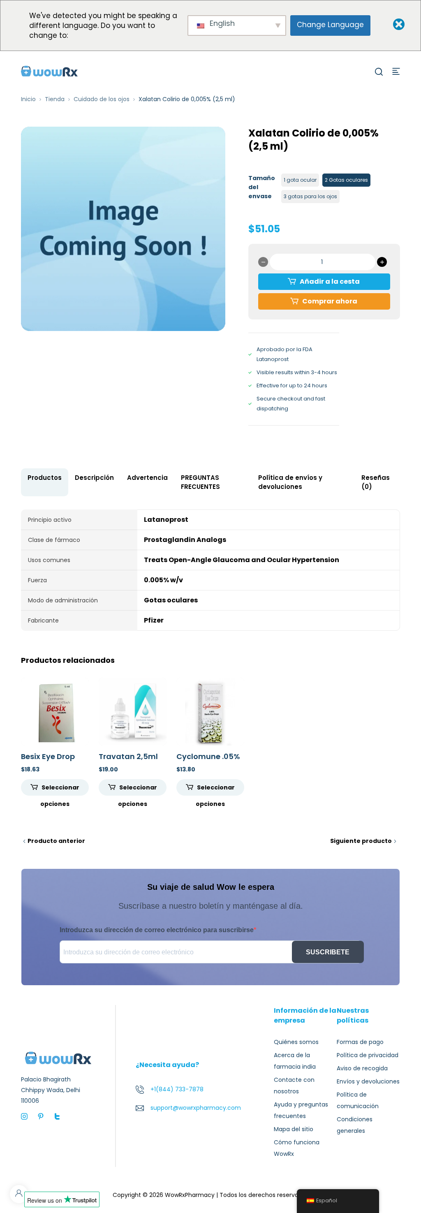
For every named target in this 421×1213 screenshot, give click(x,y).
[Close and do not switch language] (391, 24)
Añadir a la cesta (330, 281)
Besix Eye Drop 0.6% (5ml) (48, 761)
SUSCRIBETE (327, 952)
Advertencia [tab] (147, 477)
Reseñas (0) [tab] (375, 482)
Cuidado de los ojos (102, 99)
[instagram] (24, 1116)
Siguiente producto (361, 841)
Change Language (330, 25)
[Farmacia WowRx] (49, 71)
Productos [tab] (45, 477)
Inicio (28, 99)
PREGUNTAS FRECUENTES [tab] (200, 482)
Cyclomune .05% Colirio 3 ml (208, 761)
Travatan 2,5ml (128, 756)
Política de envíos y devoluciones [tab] (290, 482)
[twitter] (57, 1116)
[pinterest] (40, 1116)
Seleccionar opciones (59, 789)
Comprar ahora (329, 301)
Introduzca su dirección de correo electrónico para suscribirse (157, 929)
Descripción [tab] (94, 477)
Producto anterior (56, 841)
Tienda (55, 99)
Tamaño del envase (261, 187)
